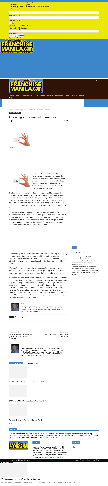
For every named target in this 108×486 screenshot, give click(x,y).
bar (75, 274)
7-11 (79, 251)
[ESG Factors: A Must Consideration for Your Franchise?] (38, 391)
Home (11, 110)
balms (83, 272)
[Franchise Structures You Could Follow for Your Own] (38, 410)
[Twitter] (29, 3)
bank (94, 272)
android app (87, 262)
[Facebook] (27, 3)
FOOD (36, 95)
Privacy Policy (18, 7)
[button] (97, 81)
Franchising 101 (27, 95)
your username (15, 15)
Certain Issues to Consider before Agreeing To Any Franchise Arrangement (20, 336)
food (44, 200)
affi (88, 257)
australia (77, 268)
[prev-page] (10, 424)
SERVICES (50, 95)
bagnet (91, 268)
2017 (75, 255)
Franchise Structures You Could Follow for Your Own (26, 420)
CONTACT (74, 95)
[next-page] (11, 424)
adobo (82, 257)
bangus (91, 272)
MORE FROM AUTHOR (31, 363)
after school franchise (81, 261)
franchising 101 (20, 317)
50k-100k (91, 251)
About (15, 4)
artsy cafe (90, 266)
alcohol (88, 261)
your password (14, 21)
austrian (81, 268)
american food (80, 262)
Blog (67, 95)
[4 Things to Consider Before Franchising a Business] (54, 470)
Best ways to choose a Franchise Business (56, 335)
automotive (86, 268)
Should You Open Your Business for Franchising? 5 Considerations (31, 382)
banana (87, 272)
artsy (87, 266)
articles (84, 266)
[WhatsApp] (32, 127)
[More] (36, 127)
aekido (85, 257)
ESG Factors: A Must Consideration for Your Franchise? (27, 401)
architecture (79, 266)
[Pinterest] (28, 127)
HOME (12, 95)
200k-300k (77, 253)
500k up (93, 253)
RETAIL (42, 95)
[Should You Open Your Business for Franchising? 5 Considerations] (38, 372)
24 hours (86, 251)
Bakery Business (84, 270)
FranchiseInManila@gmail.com (52, 458)
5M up (76, 251)
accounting (78, 257)
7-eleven (82, 251)
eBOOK (81, 95)
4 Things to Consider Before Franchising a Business (20, 479)
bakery (78, 270)
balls (81, 272)
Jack (12, 121)
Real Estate (59, 95)
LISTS (17, 95)
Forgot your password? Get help (21, 25)
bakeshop (77, 272)
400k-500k (88, 253)
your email (13, 33)
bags (76, 270)
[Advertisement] (54, 66)
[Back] (33, 3)
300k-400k (83, 253)
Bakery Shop (92, 270)
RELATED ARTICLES (16, 363)
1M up (73, 251)
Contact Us (95, 460)
